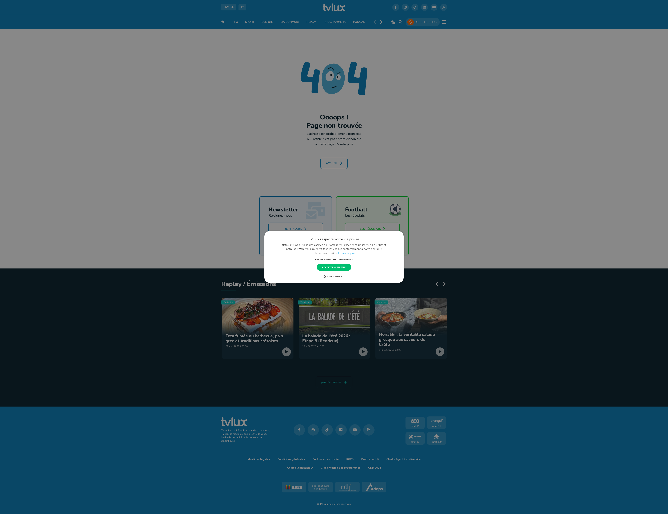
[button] (334, 259)
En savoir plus (346, 253)
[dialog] (334, 257)
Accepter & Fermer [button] (334, 267)
